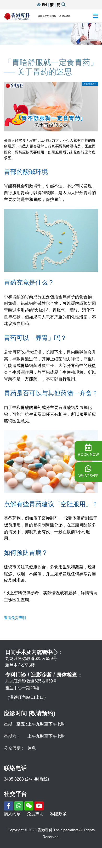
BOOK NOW (88, 454)
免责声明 (35, 814)
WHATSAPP (88, 475)
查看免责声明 (15, 618)
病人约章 (12, 814)
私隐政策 (58, 814)
